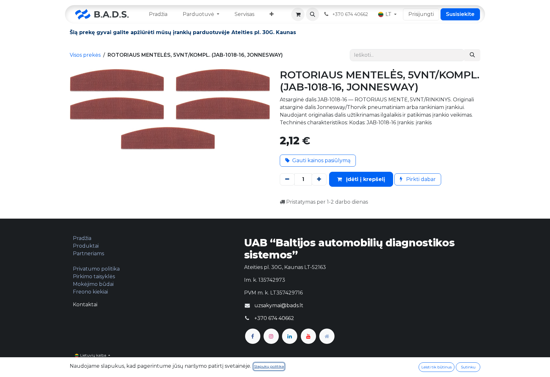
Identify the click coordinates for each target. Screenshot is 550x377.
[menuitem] (158, 14)
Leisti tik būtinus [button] (436, 367)
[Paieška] (472, 55)
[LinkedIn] (289, 336)
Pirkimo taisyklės (94, 276)
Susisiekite (460, 14)
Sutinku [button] (468, 367)
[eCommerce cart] (298, 14)
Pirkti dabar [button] (420, 179)
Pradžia (82, 238)
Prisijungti (421, 14)
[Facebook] (252, 336)
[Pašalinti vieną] (287, 179)
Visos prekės (85, 55)
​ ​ (350, 14)
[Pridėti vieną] (319, 179)
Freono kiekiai (90, 292)
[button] (312, 14)
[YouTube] (308, 336)
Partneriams (88, 253)
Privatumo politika (96, 269)
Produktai (86, 246)
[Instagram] (271, 336)
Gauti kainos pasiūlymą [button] (321, 160)
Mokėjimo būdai (93, 284)
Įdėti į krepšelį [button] (364, 179)
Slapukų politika (269, 366)
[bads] (327, 336)
